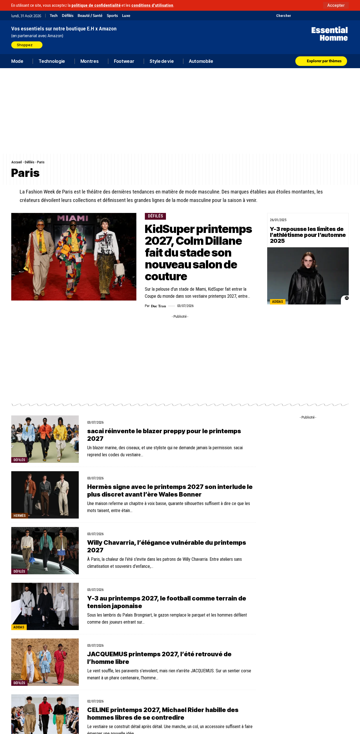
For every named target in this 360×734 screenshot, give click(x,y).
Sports (112, 15)
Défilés (67, 15)
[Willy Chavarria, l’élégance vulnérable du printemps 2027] (45, 550)
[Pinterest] (310, 15)
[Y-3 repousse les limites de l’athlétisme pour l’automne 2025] (308, 275)
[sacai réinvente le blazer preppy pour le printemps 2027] (45, 439)
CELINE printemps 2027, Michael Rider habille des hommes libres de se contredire (162, 713)
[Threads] (345, 15)
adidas (277, 302)
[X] (296, 15)
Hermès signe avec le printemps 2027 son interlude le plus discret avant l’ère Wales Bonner (170, 490)
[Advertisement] (180, 111)
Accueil (16, 162)
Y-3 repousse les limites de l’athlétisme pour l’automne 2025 (308, 235)
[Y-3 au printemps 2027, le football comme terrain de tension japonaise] (45, 606)
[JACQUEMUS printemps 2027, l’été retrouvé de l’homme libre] (45, 662)
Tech (54, 15)
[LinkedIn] (324, 15)
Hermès (20, 516)
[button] (336, 5)
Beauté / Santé (90, 15)
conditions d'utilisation (152, 5)
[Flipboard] (331, 15)
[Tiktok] (317, 15)
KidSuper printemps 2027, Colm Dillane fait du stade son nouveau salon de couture (198, 252)
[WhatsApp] (338, 15)
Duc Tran (158, 305)
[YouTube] (303, 15)
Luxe (126, 15)
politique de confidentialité (96, 5)
